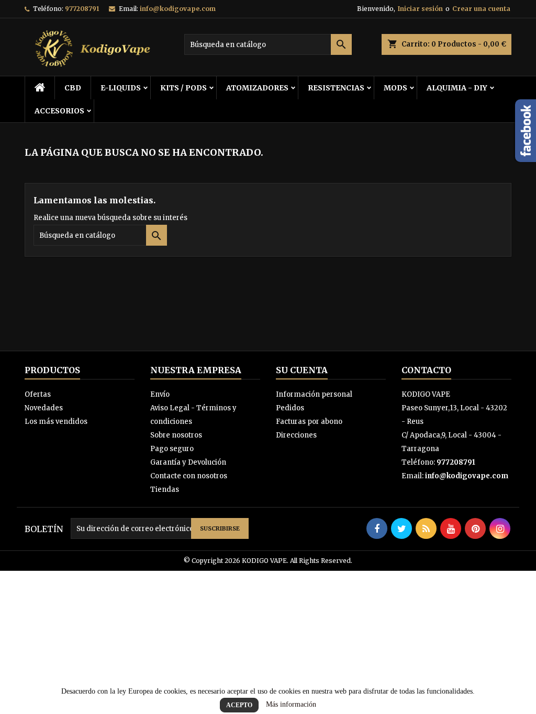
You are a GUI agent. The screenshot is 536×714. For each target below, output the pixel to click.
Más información (291, 704)
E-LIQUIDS (120, 88)
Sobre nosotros (176, 435)
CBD (72, 88)
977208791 (82, 9)
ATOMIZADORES (257, 88)
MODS (395, 88)
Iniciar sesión (420, 9)
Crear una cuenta (481, 9)
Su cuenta (302, 370)
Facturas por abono (309, 421)
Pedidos (290, 408)
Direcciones (296, 435)
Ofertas (38, 394)
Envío (160, 394)
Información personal (314, 394)
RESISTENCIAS (336, 88)
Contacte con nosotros (188, 475)
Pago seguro (172, 448)
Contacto (426, 370)
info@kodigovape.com (178, 9)
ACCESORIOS (59, 111)
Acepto (239, 705)
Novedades (44, 408)
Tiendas (164, 489)
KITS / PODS (183, 88)
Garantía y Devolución (188, 462)
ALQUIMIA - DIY (457, 88)
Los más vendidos (56, 421)
